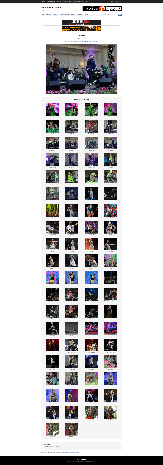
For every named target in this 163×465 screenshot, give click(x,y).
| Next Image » (94, 41)
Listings (87, 1)
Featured (55, 14)
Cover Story (48, 14)
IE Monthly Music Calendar (78, 1)
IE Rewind (61, 14)
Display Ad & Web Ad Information (54, 1)
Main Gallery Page (86, 41)
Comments (119, 1)
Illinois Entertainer (51, 7)
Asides (43, 14)
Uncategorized (80, 14)
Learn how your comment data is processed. (69, 452)
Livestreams (67, 14)
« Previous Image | (69, 41)
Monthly (73, 14)
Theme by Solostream (90, 461)
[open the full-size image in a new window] (81, 94)
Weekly (86, 14)
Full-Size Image (77, 41)
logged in (50, 446)
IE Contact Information (66, 1)
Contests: (43, 1)
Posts (113, 1)
